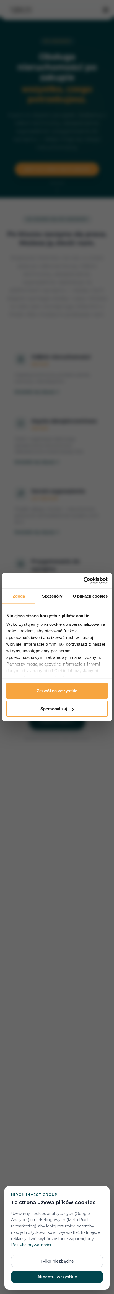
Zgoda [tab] (19, 595)
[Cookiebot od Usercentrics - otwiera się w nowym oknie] (83, 580)
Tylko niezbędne (57, 1261)
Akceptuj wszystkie (57, 1276)
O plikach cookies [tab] (90, 595)
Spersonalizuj (53, 708)
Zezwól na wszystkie (57, 690)
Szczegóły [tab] (52, 595)
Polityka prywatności (31, 1244)
